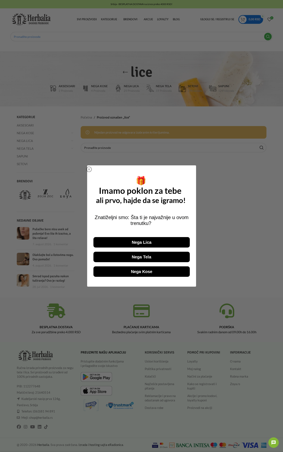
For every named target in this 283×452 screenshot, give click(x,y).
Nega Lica (141, 242)
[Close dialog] (89, 169)
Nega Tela (141, 257)
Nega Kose (141, 271)
